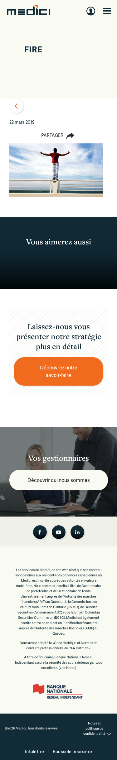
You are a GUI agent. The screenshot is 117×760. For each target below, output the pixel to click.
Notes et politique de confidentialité (94, 728)
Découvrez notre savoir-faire (59, 371)
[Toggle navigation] (107, 11)
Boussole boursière (72, 751)
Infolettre (34, 751)
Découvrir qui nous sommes (58, 479)
